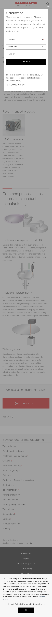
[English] (26, 54)
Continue (26, 62)
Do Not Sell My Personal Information (24, 604)
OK (26, 610)
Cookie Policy (16, 84)
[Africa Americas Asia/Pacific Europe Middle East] (26, 39)
